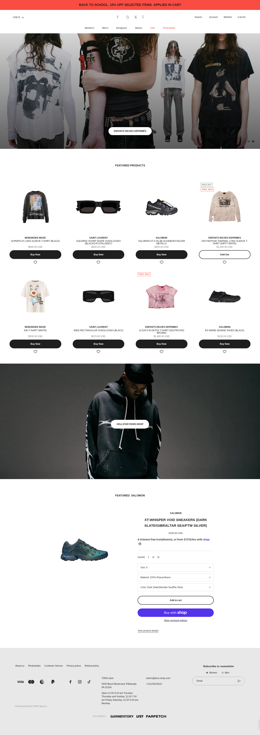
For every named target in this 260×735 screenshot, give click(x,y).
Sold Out (224, 254)
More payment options (175, 620)
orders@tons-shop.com (158, 678)
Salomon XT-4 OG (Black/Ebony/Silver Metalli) (161, 242)
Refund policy (92, 665)
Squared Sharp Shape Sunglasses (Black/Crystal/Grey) (98, 242)
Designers (121, 28)
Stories (138, 28)
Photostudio (169, 28)
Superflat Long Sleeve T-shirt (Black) (35, 241)
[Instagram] (79, 682)
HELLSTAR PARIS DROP (130, 424)
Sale (152, 28)
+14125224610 (154, 684)
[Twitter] (153, 557)
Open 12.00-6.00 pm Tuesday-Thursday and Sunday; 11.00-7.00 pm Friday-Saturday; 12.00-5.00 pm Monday (120, 698)
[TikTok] (89, 682)
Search (198, 17)
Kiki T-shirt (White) (35, 330)
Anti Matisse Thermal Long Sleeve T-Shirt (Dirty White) (225, 242)
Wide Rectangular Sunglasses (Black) (98, 330)
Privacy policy (74, 665)
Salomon (176, 513)
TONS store (108, 678)
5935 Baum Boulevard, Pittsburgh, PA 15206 (119, 686)
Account (213, 17)
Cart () (242, 17)
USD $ (16, 17)
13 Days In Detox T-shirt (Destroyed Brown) (161, 331)
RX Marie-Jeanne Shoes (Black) (224, 330)
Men (227, 673)
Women (213, 673)
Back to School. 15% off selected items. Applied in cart (130, 5)
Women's (89, 28)
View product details (148, 630)
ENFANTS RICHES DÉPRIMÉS (130, 131)
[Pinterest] (158, 557)
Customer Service (53, 665)
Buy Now (35, 254)
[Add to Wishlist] (35, 262)
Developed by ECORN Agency (31, 706)
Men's (105, 28)
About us (19, 665)
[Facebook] (148, 557)
